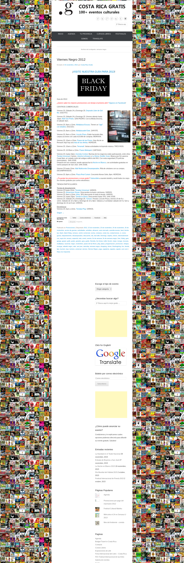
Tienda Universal (63, 156)
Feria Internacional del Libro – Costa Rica (111, 554)
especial (75, 238)
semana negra (95, 246)
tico (123, 246)
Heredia (92, 241)
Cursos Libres (104, 34)
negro (73, 244)
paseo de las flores (90, 244)
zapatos (112, 249)
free (119, 238)
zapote (118, 249)
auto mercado (104, 230)
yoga (100, 249)
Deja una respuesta (63, 252)
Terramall (80, 146)
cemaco (75, 233)
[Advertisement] (111, 323)
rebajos (126, 244)
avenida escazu (114, 230)
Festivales (121, 34)
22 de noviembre (93, 227)
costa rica (106, 233)
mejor (114, 241)
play (98, 244)
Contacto (98, 545)
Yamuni (89, 199)
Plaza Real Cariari (83, 174)
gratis (73, 241)
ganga (59, 241)
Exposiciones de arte (103, 551)
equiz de (63, 238)
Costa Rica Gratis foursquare (116, 18)
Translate (98, 39)
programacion (110, 244)
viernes (84, 249)
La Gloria (95, 156)
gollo (68, 241)
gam (127, 238)
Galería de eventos (102, 560)
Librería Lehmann (83, 156)
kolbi (105, 241)
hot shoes (99, 241)
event (84, 238)
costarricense (114, 233)
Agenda (71, 34)
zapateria (106, 249)
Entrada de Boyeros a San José (107, 460)
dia (92, 235)
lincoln (110, 241)
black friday (68, 233)
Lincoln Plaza (81, 134)
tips (58, 249)
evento (89, 238)
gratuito (78, 241)
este (80, 238)
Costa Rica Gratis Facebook (98, 18)
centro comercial (84, 233)
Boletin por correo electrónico (109, 373)
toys (67, 249)
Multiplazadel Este (83, 131)
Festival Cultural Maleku (113, 508)
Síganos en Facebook (117, 103)
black (61, 233)
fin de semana (97, 238)
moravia (125, 241)
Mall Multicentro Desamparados (87, 168)
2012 (85, 227)
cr (120, 233)
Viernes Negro (93, 249)
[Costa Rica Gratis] (92, 9)
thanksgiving (116, 246)
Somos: (84, 39)
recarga (59, 246)
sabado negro (67, 246)
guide (87, 241)
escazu (69, 238)
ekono (115, 235)
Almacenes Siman (73, 192)
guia (83, 241)
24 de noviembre (118, 227)
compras (99, 233)
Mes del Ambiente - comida (114, 522)
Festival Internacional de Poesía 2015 (109, 478)
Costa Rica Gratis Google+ (107, 18)
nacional (67, 244)
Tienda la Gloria (82, 196)
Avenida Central (81, 154)
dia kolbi (97, 235)
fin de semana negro (110, 238)
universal (78, 249)
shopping (104, 246)
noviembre (79, 244)
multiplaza (60, 244)
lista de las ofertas (81, 142)
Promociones (70, 227)
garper (64, 241)
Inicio (60, 34)
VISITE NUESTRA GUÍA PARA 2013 (93, 71)
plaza (103, 244)
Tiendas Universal (82, 190)
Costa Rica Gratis (87, 65)
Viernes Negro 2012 (71, 59)
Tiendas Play (81, 209)
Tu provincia (86, 34)
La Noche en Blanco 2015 (105, 466)
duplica (109, 235)
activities (89, 230)
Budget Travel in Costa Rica (105, 541)
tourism (62, 249)
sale (74, 246)
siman (110, 246)
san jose (79, 246)
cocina (93, 233)
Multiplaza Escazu (83, 125)
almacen (95, 230)
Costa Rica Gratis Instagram (125, 18)
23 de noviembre (106, 227)
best (122, 230)
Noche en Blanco (99, 162)
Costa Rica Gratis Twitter (102, 18)
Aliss (78, 194)
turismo (72, 249)
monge (119, 241)
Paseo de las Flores (84, 140)
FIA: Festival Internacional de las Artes (109, 557)
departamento (67, 235)
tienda (127, 246)
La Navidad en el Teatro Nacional (107, 454)
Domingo (104, 235)
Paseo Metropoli (85, 150)
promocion (119, 244)
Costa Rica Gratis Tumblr (121, 18)
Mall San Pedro (68, 119)
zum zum (124, 249)
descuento (86, 235)
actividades (81, 230)
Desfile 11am (105, 156)
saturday (86, 246)
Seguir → (60, 213)
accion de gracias (71, 230)
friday (123, 238)
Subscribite (94, 178)
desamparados (77, 235)
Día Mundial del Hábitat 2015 (106, 472)
